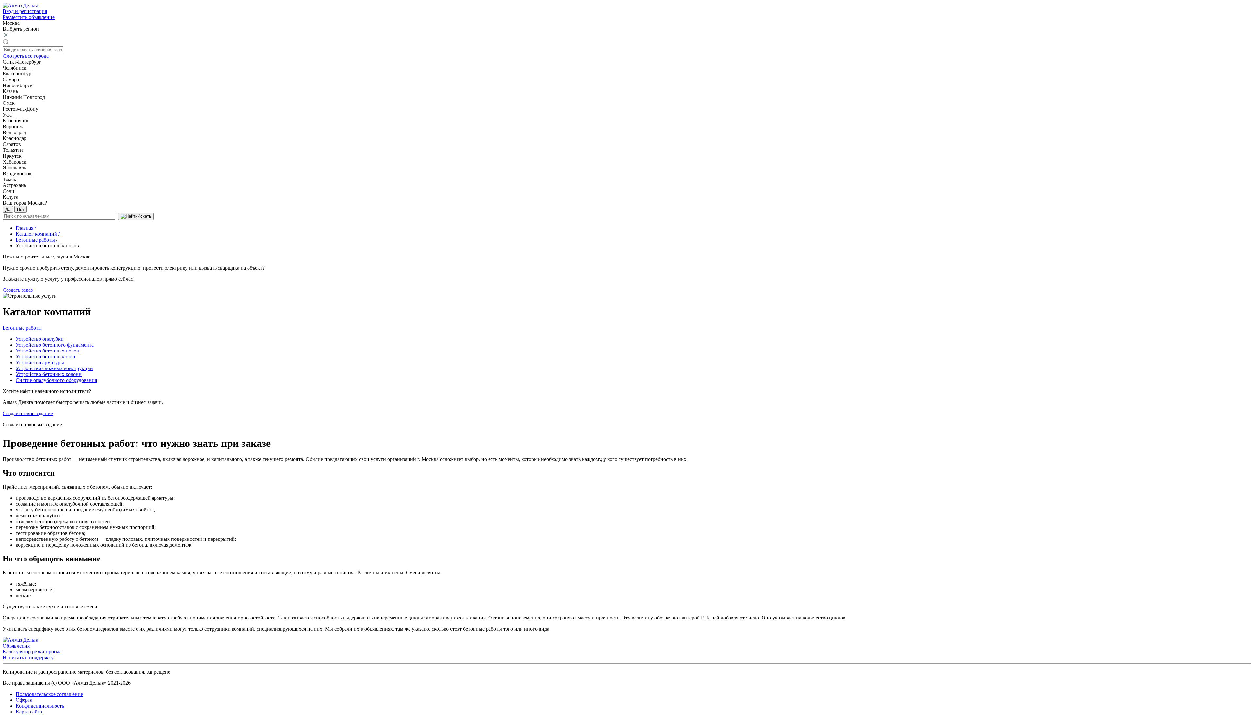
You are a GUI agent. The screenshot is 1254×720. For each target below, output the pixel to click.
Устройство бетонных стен (45, 356)
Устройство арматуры (40, 362)
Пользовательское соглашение (49, 694)
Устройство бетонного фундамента (55, 345)
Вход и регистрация (25, 11)
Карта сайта (29, 711)
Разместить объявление (29, 17)
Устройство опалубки (40, 339)
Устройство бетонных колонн (49, 374)
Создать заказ (18, 290)
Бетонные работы (22, 328)
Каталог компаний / (38, 234)
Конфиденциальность (40, 706)
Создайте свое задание (28, 413)
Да (7, 209)
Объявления (16, 646)
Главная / (26, 228)
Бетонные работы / (37, 240)
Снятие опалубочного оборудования (56, 380)
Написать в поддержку (28, 657)
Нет (20, 209)
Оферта (24, 700)
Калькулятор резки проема (32, 651)
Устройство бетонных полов (47, 350)
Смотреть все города (26, 56)
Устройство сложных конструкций (54, 368)
